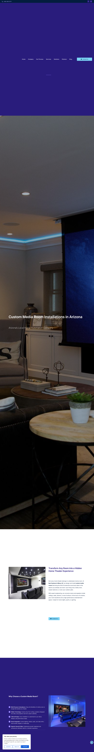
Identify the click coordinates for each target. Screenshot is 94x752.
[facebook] (88, 1)
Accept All (25, 746)
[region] (17, 741)
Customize (8, 746)
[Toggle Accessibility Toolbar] (91, 742)
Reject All (17, 746)
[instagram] (91, 1)
